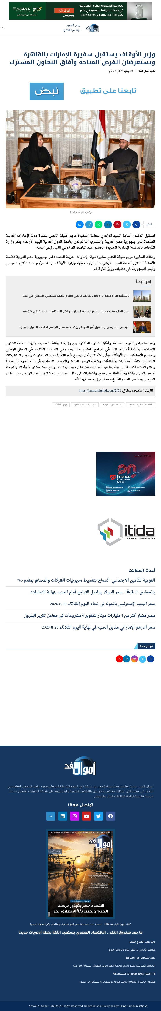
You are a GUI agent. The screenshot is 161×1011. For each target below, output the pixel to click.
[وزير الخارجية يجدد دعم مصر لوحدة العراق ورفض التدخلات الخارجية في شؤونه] (142, 312)
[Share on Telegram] (89, 224)
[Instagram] (74, 816)
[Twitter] (98, 816)
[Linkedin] (62, 816)
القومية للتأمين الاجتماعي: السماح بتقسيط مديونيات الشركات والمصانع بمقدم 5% (86, 580)
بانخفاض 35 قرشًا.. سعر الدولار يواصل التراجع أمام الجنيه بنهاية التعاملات (92, 592)
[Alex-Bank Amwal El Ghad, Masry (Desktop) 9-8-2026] (80, 5)
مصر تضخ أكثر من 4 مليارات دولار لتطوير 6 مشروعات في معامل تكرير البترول (89, 616)
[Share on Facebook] (136, 224)
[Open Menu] (159, 28)
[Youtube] (86, 816)
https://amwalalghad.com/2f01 (100, 391)
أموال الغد (144, 71)
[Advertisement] (80, 708)
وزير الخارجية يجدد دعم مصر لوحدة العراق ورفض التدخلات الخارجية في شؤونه (76, 311)
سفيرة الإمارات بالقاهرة (85, 405)
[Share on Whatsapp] (98, 224)
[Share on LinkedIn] (108, 224)
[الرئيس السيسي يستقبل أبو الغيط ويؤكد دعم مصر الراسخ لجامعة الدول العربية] (142, 327)
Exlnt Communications (133, 1005)
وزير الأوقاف (61, 405)
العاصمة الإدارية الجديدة (141, 405)
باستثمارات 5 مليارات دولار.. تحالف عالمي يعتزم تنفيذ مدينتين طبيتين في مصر (75, 296)
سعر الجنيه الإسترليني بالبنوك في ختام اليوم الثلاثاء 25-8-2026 (102, 604)
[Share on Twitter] (127, 224)
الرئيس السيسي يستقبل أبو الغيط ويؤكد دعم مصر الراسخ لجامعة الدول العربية (74, 327)
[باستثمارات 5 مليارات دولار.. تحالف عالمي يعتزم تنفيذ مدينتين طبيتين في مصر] (142, 296)
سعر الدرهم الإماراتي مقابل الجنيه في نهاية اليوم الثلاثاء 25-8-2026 (98, 627)
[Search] (2, 28)
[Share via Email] (80, 224)
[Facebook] (110, 816)
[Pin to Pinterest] (117, 224)
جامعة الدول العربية (112, 405)
